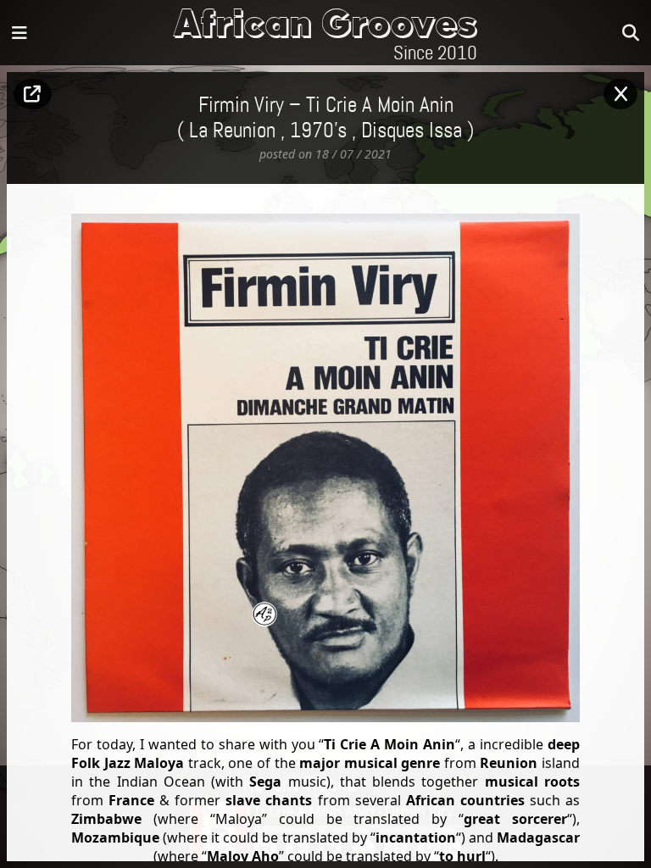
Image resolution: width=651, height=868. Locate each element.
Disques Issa (411, 131)
